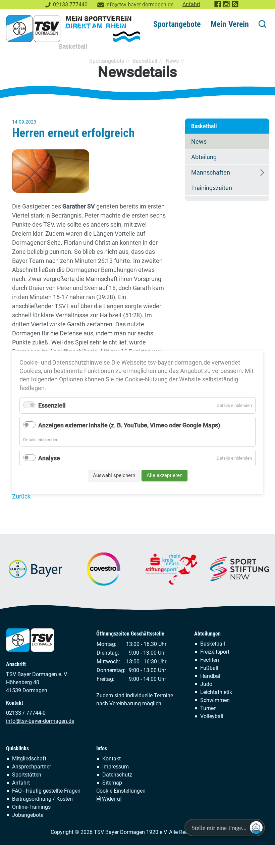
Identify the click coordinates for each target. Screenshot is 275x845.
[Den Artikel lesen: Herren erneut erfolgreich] (89, 171)
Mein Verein (230, 24)
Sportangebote (177, 24)
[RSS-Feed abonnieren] (235, 5)
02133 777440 (70, 4)
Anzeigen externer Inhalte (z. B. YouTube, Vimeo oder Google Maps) (129, 425)
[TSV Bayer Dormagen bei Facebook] (218, 5)
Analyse (49, 458)
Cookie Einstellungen (121, 791)
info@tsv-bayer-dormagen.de (139, 4)
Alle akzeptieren (164, 475)
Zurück (21, 496)
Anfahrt (191, 4)
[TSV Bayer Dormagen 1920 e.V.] (73, 28)
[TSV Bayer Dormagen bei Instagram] (226, 5)
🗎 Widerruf (109, 799)
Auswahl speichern (114, 475)
